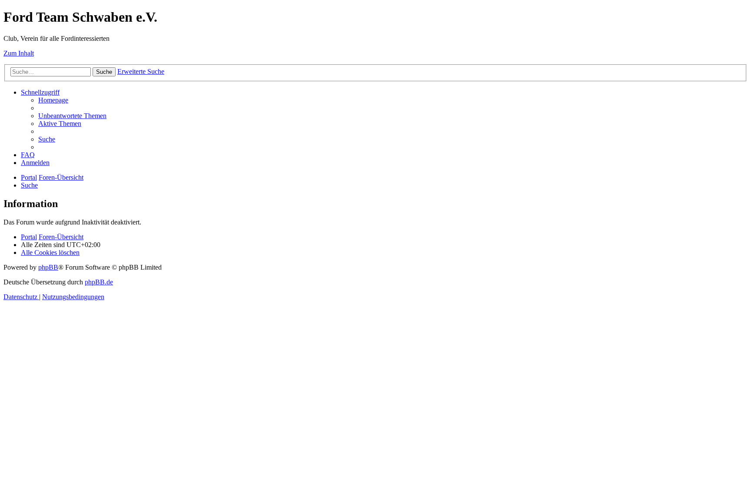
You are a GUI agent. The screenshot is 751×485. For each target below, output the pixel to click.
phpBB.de (99, 282)
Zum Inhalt (18, 53)
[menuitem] (53, 100)
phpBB (48, 267)
